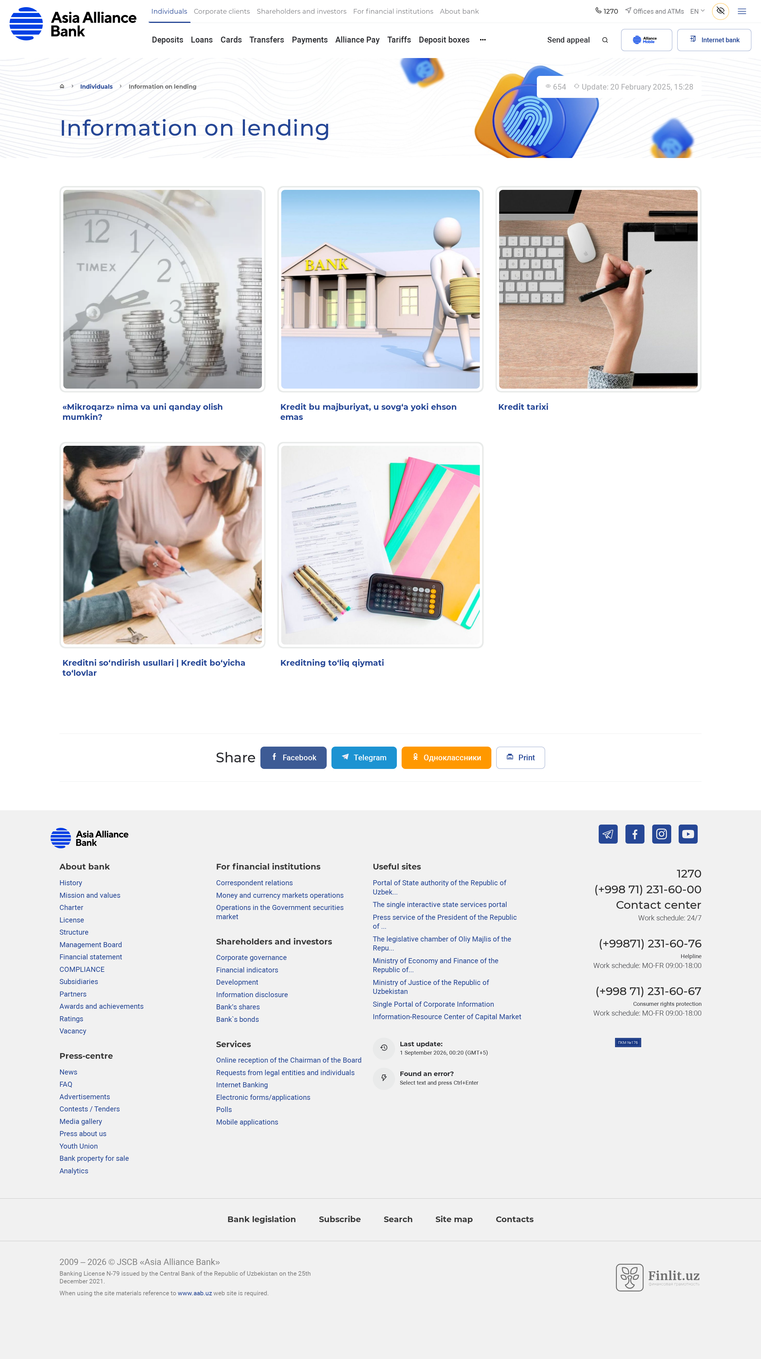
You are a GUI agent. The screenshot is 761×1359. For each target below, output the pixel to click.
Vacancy (72, 1031)
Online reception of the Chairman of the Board (289, 1060)
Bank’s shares (238, 1007)
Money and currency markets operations (280, 895)
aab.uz (73, 28)
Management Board (90, 945)
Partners (73, 994)
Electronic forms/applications (263, 1097)
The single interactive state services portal (440, 904)
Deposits (167, 40)
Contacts (515, 1219)
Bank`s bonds (237, 1019)
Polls (224, 1109)
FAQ (66, 1084)
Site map (454, 1219)
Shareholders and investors (274, 942)
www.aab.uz (195, 1293)
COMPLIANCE (82, 969)
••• (483, 39)
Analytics (73, 1171)
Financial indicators (247, 970)
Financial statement (90, 957)
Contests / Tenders (89, 1109)
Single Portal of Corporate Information (433, 1004)
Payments (310, 40)
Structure (74, 932)
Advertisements (84, 1097)
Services (233, 1044)
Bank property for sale (94, 1158)
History (70, 883)
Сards (231, 40)
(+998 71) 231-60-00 (648, 889)
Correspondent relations (254, 883)
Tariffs (399, 40)
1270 (689, 873)
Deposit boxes (444, 40)
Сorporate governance (251, 957)
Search (398, 1219)
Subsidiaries (78, 982)
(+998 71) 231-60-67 (648, 991)
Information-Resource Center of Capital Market (447, 1017)
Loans (202, 40)
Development (237, 982)
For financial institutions (268, 867)
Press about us (82, 1134)
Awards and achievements (101, 1006)
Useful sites (397, 867)
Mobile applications (247, 1122)
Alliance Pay (357, 40)
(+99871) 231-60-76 (650, 943)
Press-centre (86, 1056)
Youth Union (78, 1146)
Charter (71, 907)
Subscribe (340, 1219)
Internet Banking (242, 1085)
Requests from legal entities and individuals (285, 1073)
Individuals (96, 86)
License (71, 920)
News (68, 1072)
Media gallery (80, 1121)
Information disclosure (252, 995)
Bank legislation (261, 1219)
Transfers (266, 40)
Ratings (71, 1019)
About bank (84, 867)
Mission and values (89, 895)
